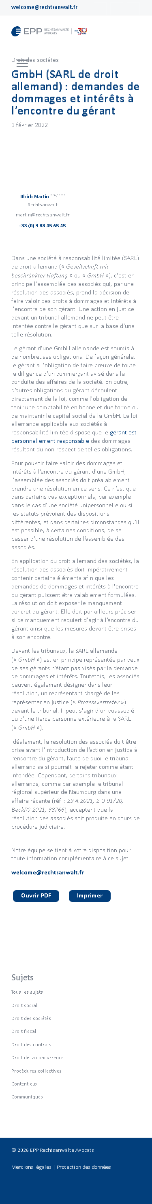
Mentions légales (31, 1167)
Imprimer (90, 895)
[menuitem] (21, 64)
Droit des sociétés (35, 59)
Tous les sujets (27, 992)
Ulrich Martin (42, 196)
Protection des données (84, 1167)
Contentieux (24, 1083)
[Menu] (22, 64)
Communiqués (27, 1096)
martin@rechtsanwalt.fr (43, 214)
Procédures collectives (36, 1070)
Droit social (24, 1005)
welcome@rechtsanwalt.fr (44, 7)
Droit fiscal (23, 1031)
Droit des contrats (31, 1044)
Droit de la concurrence (37, 1057)
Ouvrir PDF (36, 895)
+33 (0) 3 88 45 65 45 (42, 225)
